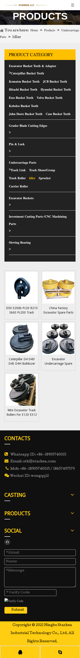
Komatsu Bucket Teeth (24, 81)
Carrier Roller (18, 186)
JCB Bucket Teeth (55, 81)
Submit (17, 610)
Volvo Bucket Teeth (49, 97)
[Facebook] (7, 542)
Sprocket (45, 178)
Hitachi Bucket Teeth (23, 89)
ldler (32, 178)
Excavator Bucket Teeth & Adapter (32, 66)
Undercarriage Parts (22, 162)
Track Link (18, 170)
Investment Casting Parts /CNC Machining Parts (38, 220)
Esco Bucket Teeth (21, 97)
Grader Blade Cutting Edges (28, 125)
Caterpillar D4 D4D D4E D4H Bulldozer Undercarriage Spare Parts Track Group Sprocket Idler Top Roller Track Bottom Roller (22, 361)
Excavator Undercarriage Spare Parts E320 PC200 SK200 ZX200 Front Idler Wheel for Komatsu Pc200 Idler (58, 361)
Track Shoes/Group (42, 170)
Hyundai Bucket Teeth (56, 89)
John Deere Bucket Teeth (25, 113)
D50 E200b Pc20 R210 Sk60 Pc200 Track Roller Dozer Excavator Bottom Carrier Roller (22, 310)
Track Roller (17, 178)
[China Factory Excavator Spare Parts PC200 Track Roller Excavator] (58, 287)
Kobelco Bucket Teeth (23, 105)
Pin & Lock (17, 144)
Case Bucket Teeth (58, 113)
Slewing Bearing (20, 242)
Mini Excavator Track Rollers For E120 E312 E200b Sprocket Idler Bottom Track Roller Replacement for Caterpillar (21, 412)
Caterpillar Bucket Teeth (27, 73)
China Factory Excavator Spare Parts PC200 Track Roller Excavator (58, 310)
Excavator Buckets (21, 198)
